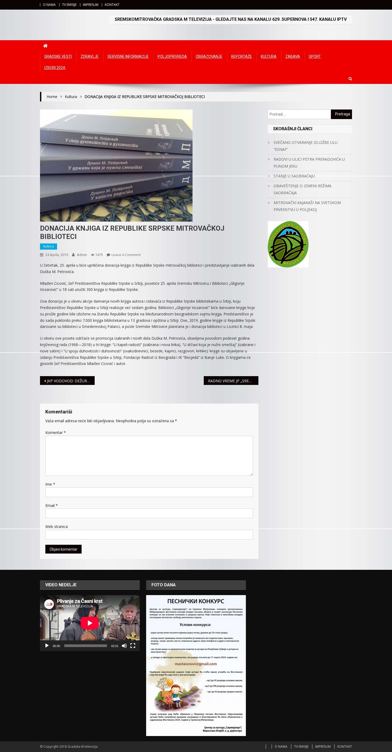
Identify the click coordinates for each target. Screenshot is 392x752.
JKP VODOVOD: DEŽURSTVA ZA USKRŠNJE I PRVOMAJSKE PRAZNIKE (71, 380)
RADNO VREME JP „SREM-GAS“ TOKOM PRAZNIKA (233, 380)
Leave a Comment (126, 254)
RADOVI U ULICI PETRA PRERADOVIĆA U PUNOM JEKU (309, 163)
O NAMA (49, 4)
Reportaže (241, 56)
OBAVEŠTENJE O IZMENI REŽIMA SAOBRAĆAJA (302, 189)
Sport (315, 56)
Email (51, 505)
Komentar (55, 432)
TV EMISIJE (69, 4)
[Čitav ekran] (132, 645)
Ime (50, 484)
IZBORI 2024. (55, 68)
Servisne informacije (128, 56)
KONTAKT (112, 4)
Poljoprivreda (172, 56)
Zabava (292, 56)
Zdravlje (90, 56)
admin (82, 255)
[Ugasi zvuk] (124, 645)
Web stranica (56, 526)
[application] (90, 623)
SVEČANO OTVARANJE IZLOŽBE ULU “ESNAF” (306, 146)
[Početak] (47, 645)
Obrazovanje (209, 56)
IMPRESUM (90, 4)
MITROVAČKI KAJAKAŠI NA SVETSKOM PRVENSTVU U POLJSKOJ (307, 206)
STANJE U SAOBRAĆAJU (294, 175)
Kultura (269, 56)
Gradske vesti (58, 56)
